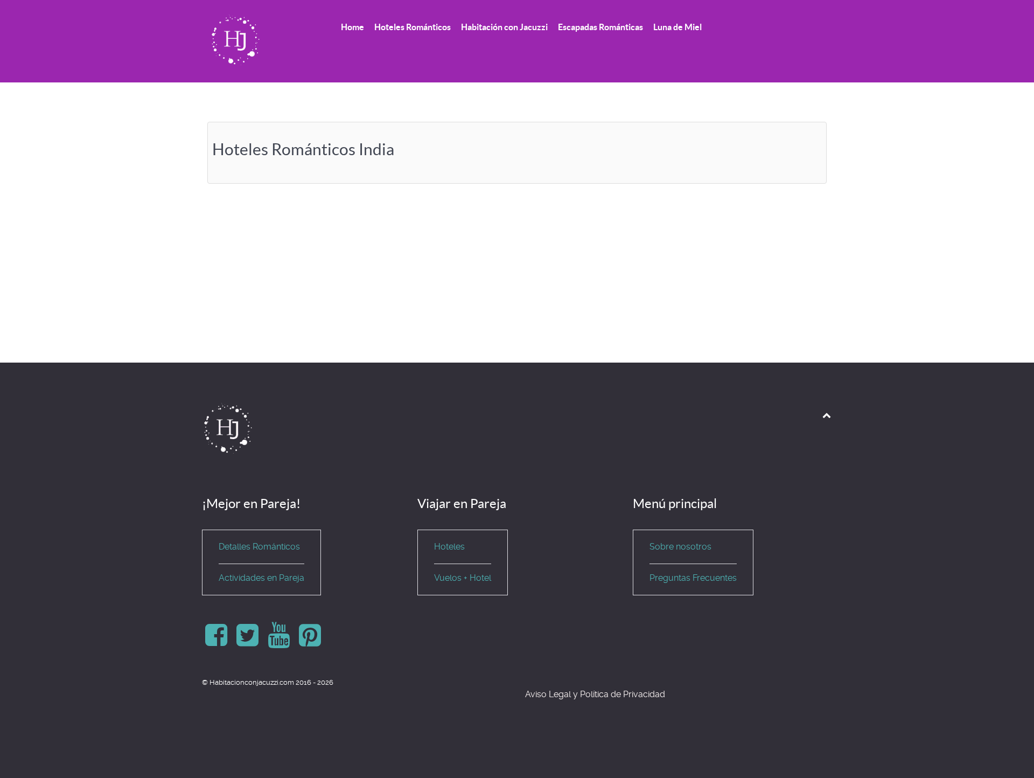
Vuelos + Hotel (462, 578)
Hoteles (449, 546)
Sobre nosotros (680, 546)
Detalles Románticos (259, 546)
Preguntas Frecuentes (693, 578)
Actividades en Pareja (261, 578)
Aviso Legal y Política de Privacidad (595, 694)
